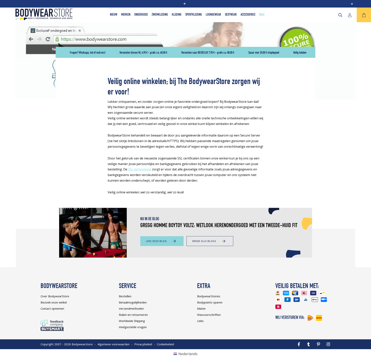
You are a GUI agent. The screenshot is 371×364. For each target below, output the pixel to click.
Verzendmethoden (131, 308)
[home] (43, 19)
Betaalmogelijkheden (133, 302)
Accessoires (248, 15)
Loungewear (213, 15)
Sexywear (231, 15)
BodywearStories (208, 296)
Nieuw (113, 15)
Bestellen (125, 296)
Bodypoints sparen (209, 302)
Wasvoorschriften (209, 315)
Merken (125, 15)
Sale (262, 15)
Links (200, 321)
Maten (201, 308)
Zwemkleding (160, 15)
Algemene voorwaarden (113, 344)
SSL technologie (139, 169)
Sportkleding (193, 15)
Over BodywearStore (55, 296)
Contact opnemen (52, 308)
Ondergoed (141, 15)
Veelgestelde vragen (133, 327)
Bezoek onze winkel (54, 302)
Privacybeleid (143, 344)
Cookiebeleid (165, 344)
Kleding (176, 15)
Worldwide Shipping (132, 321)
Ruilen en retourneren (133, 315)
